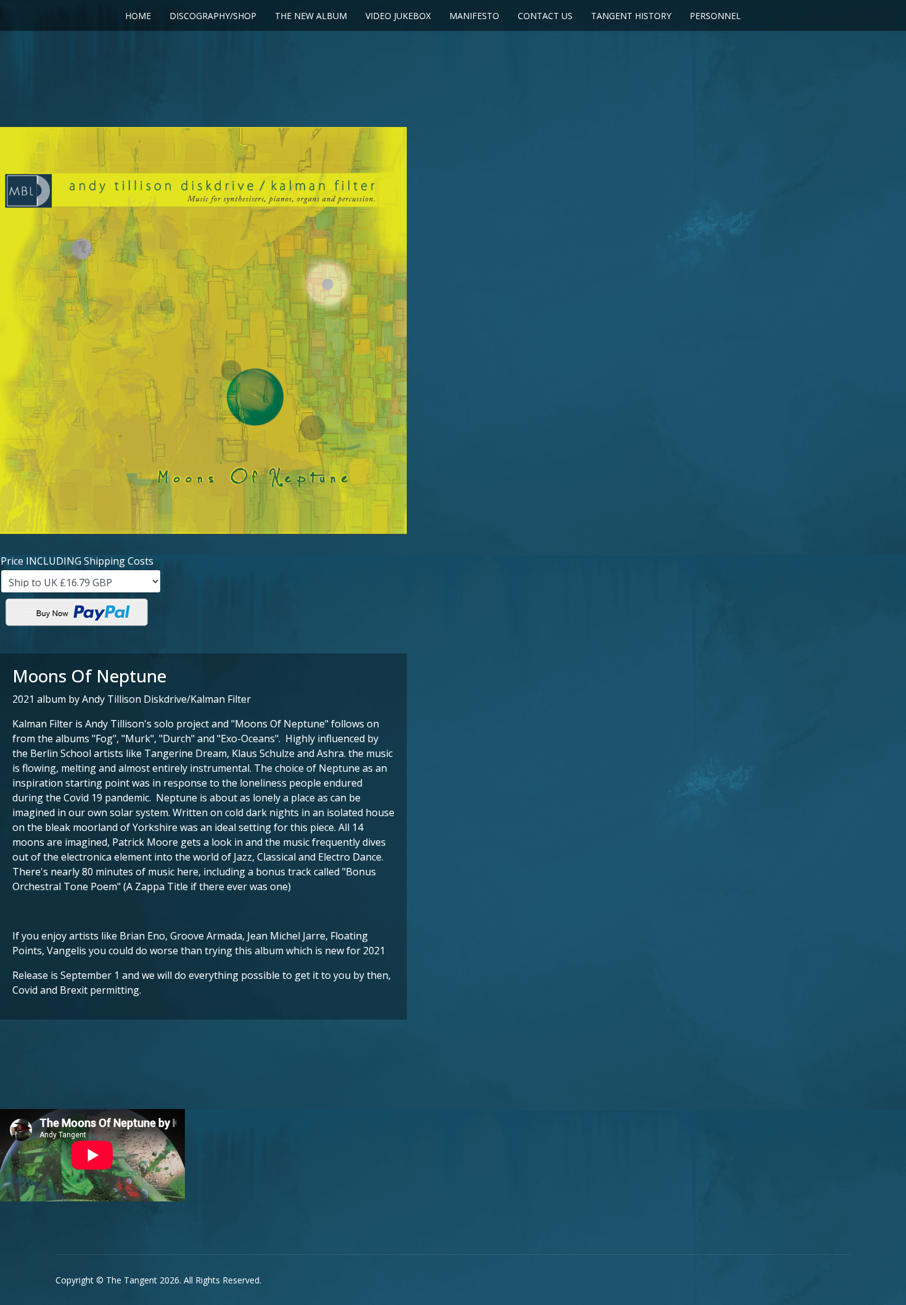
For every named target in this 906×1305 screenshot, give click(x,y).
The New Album (311, 16)
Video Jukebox (398, 16)
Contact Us (545, 16)
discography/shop (212, 16)
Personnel (715, 16)
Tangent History (631, 16)
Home (138, 16)
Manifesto (474, 16)
